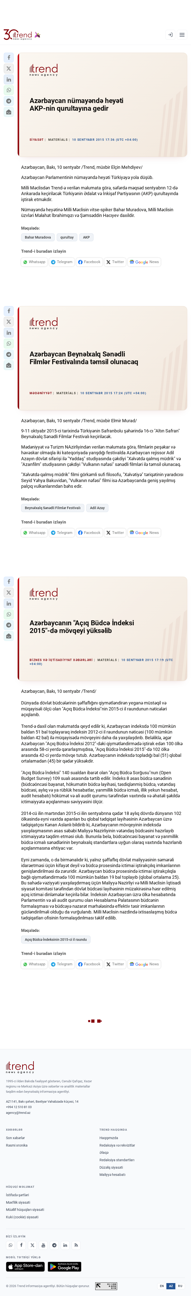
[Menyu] (182, 35)
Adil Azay (97, 508)
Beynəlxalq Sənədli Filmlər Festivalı (53, 508)
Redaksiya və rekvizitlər (117, 1145)
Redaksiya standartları (116, 1160)
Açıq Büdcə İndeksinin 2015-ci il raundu (56, 940)
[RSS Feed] (76, 1245)
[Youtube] (43, 1245)
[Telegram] (54, 1245)
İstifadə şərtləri (17, 1195)
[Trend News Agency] (20, 1067)
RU (180, 1286)
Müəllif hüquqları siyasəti (25, 1210)
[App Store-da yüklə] (25, 1267)
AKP (86, 237)
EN (162, 1286)
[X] (32, 1245)
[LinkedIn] (65, 1245)
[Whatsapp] (10, 1245)
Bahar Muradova (38, 237)
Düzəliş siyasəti (111, 1167)
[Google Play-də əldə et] (64, 1267)
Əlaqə (103, 1153)
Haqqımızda (108, 1138)
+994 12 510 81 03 (19, 1107)
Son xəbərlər (15, 1138)
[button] (8, 57)
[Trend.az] (22, 34)
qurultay (67, 237)
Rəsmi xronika (17, 1145)
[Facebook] (21, 1245)
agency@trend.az (18, 1113)
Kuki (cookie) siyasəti (22, 1217)
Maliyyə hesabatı (112, 1175)
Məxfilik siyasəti (18, 1202)
